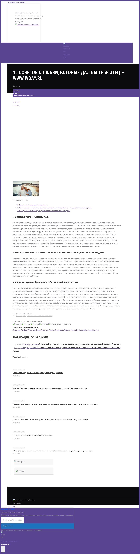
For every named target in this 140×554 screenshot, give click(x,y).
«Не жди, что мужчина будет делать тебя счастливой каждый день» (43, 211)
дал (27, 316)
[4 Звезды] (43, 324)
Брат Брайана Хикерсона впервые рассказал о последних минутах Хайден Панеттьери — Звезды (50, 388)
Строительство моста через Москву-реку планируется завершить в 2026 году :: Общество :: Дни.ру (50, 420)
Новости (17, 93)
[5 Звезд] (52, 324)
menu (65, 58)
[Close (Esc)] (2, 544)
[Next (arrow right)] (4, 549)
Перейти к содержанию (16, 2)
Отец (41, 316)
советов (46, 316)
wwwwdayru (20, 316)
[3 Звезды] (35, 324)
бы (25, 316)
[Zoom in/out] (8, 544)
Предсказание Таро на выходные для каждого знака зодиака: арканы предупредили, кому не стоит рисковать (55, 404)
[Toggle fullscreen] (6, 544)
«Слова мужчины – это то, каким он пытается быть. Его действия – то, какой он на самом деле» (54, 208)
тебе (50, 316)
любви (37, 316)
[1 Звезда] (17, 324)
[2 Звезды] (26, 324)
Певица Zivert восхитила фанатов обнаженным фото (33, 435)
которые (32, 316)
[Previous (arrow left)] (2, 549)
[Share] (4, 544)
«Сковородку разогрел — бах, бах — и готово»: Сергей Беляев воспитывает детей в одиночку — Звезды (52, 451)
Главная (16, 90)
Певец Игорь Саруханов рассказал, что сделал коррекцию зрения (38, 373)
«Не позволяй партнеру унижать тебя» (32, 205)
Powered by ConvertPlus (10, 541)
